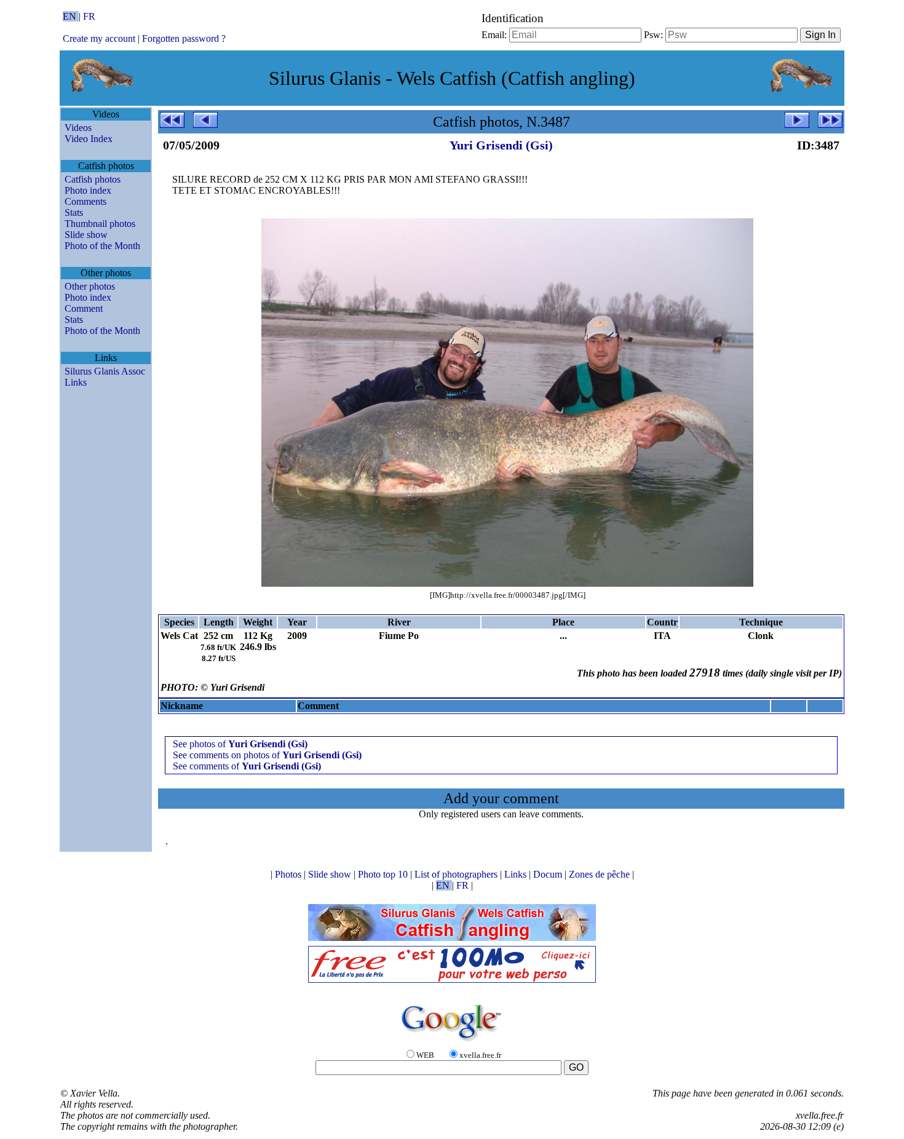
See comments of (247, 766)
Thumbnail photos (100, 223)
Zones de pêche (600, 874)
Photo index (88, 190)
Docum (549, 874)
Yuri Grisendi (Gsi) (501, 145)
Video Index (89, 138)
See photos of (240, 744)
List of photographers (457, 874)
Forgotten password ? (184, 38)
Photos (289, 874)
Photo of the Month (102, 245)
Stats (74, 212)
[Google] (452, 1042)
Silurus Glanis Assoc (105, 371)
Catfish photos (93, 179)
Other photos (90, 286)
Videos (78, 127)
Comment (84, 308)
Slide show (86, 234)
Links (76, 382)
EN (71, 16)
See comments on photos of (267, 755)
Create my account (99, 38)
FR (89, 16)
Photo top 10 (384, 874)
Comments (85, 201)
